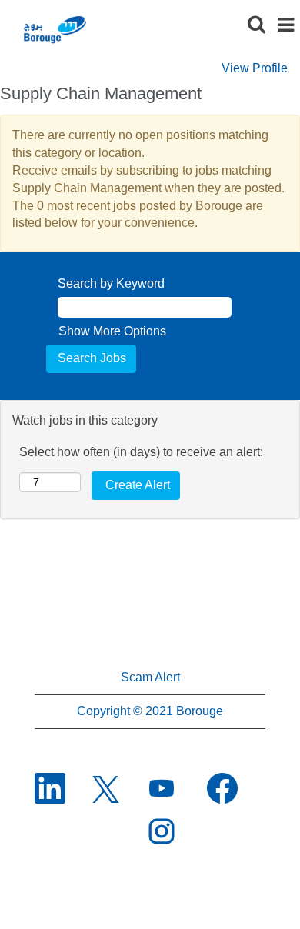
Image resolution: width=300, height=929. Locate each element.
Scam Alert (150, 677)
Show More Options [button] (112, 331)
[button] (285, 26)
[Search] (256, 25)
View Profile (255, 68)
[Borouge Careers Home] (54, 29)
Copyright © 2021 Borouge (150, 711)
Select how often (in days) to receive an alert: (141, 451)
